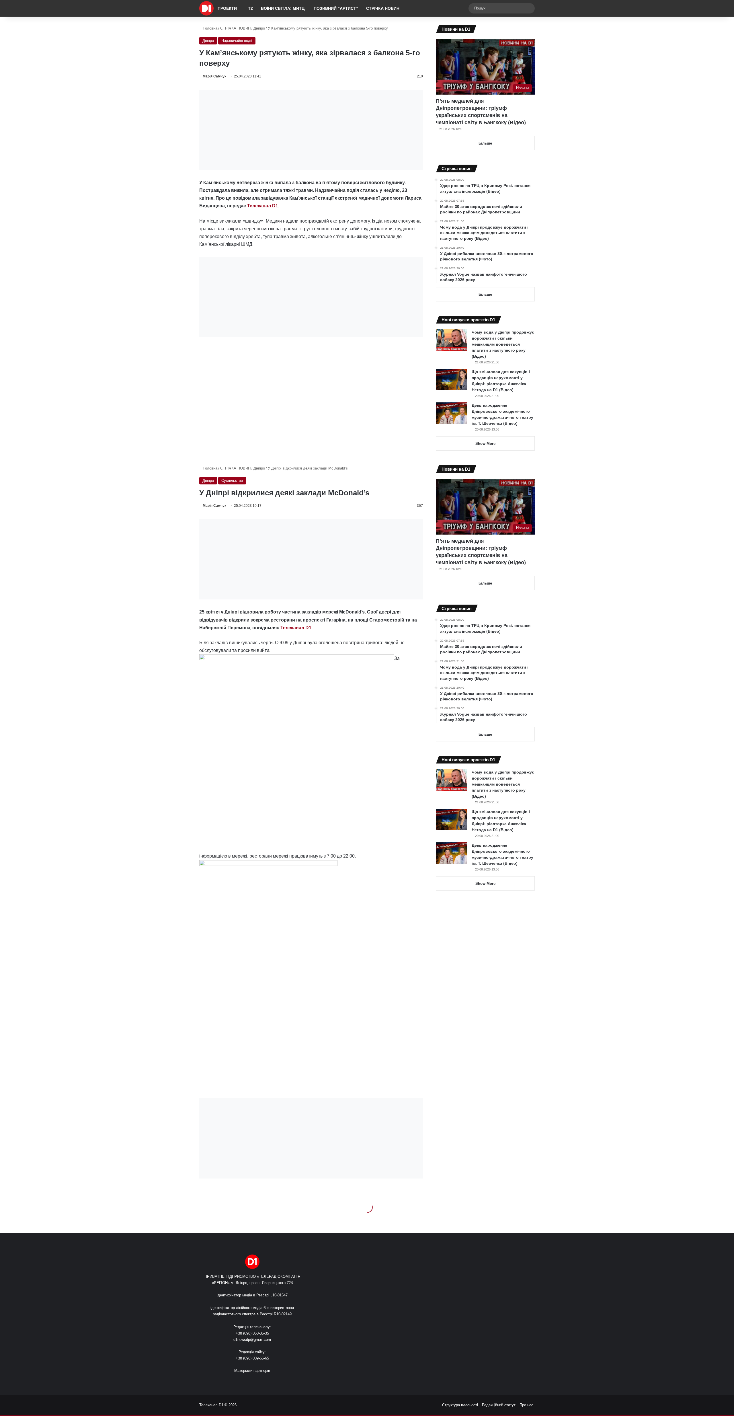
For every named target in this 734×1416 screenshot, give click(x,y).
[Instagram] (262, 1381)
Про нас (526, 1405)
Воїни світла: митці (283, 8)
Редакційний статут (499, 1405)
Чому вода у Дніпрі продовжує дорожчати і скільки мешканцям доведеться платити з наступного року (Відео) (503, 344)
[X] (248, 1381)
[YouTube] (255, 1381)
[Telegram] (269, 1381)
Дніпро (259, 28)
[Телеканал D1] (206, 8)
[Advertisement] (311, 130)
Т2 (250, 8)
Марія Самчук (214, 76)
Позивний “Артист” (336, 8)
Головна (209, 28)
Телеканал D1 (262, 205)
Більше (485, 143)
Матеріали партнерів (252, 1370)
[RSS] (235, 1381)
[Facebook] (242, 1381)
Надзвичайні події (236, 40)
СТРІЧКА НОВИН (382, 8)
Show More (485, 443)
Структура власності (460, 1405)
